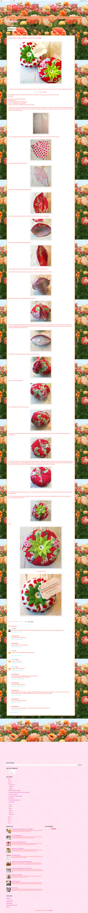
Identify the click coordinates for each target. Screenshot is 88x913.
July (10, 804)
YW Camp (45, 17)
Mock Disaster (15, 887)
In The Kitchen (16, 17)
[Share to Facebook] (31, 621)
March (10, 812)
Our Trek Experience (13, 794)
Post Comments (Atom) (17, 739)
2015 (9, 783)
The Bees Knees (63, 17)
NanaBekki (13, 659)
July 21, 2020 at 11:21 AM (16, 646)
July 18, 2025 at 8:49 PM (16, 709)
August (10, 788)
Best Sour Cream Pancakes (14, 790)
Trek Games (11, 798)
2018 (9, 779)
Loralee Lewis (9, 900)
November (11, 784)
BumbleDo (21, 7)
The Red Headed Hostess (11, 905)
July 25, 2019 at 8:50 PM (16, 632)
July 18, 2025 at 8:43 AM (16, 702)
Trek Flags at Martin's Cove (15, 800)
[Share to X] (30, 621)
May (10, 808)
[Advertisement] (40, 726)
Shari (12, 628)
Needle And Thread (35, 17)
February (11, 814)
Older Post (71, 736)
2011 (9, 822)
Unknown (13, 666)
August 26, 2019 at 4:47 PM (16, 639)
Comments (10, 30)
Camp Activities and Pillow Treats (19, 842)
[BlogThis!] (29, 621)
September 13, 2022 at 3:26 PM (17, 686)
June (10, 806)
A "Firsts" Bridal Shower (17, 835)
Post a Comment (13, 712)
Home (9, 17)
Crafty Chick (26, 17)
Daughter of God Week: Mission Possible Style (22, 861)
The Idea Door (9, 901)
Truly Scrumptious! (16, 881)
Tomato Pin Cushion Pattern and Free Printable (19, 792)
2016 (9, 781)
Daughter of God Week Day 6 (18, 848)
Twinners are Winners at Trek (15, 796)
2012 (9, 820)
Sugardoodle (9, 903)
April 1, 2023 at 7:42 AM (16, 695)
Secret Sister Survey (16, 855)
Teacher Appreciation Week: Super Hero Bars (22, 868)
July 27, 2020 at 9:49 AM (16, 655)
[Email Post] (25, 621)
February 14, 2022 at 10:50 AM (17, 678)
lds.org (7, 907)
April (10, 810)
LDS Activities (54, 17)
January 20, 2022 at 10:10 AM (17, 670)
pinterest (8, 898)
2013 (9, 818)
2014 (9, 817)
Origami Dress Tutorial (17, 874)
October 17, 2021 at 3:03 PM (17, 662)
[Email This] (28, 621)
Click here (36, 92)
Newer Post (10, 736)
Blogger (51, 910)
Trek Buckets (11, 802)
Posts (9, 27)
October (11, 786)
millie (12, 650)
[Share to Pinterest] (32, 621)
